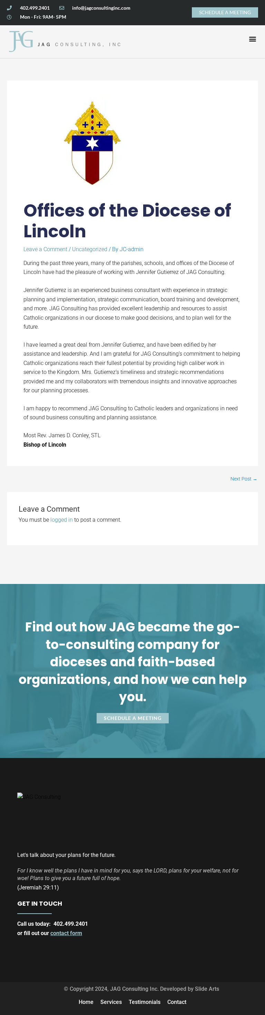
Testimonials (144, 1002)
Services (111, 1002)
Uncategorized (89, 249)
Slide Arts (207, 989)
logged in (61, 519)
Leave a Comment (45, 249)
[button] (252, 38)
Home (86, 1002)
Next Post (243, 479)
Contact (176, 1002)
